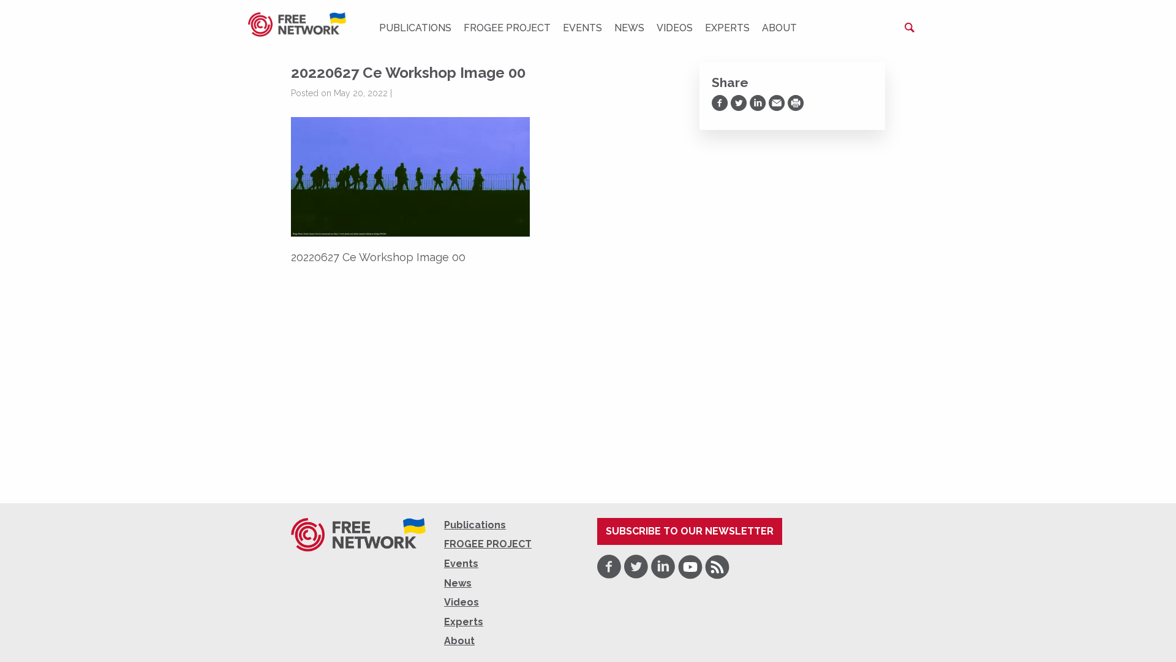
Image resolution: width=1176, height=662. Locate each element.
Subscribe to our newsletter (690, 531)
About (779, 28)
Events (582, 28)
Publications (415, 28)
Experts (727, 28)
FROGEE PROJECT (507, 28)
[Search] (909, 28)
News (629, 28)
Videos (675, 28)
